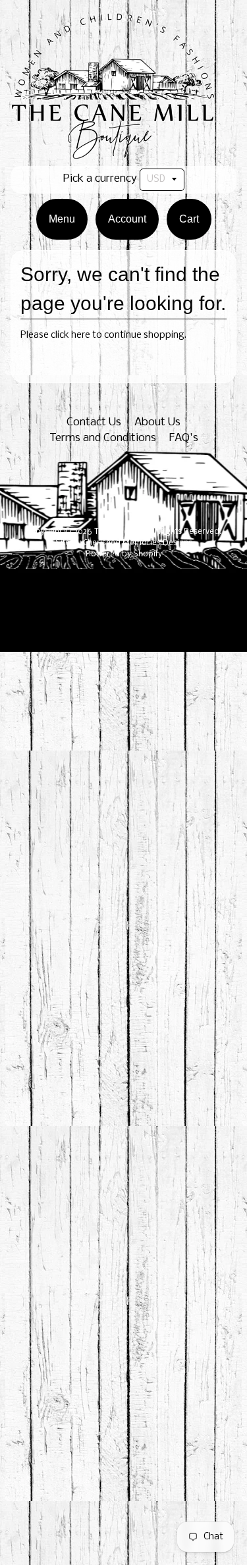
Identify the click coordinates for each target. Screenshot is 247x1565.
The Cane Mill (119, 532)
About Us (157, 422)
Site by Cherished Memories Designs (123, 543)
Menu (62, 219)
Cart (189, 219)
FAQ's (183, 438)
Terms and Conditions (102, 438)
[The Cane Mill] (123, 151)
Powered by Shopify (124, 554)
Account (127, 219)
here (80, 335)
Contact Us (94, 422)
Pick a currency (100, 178)
